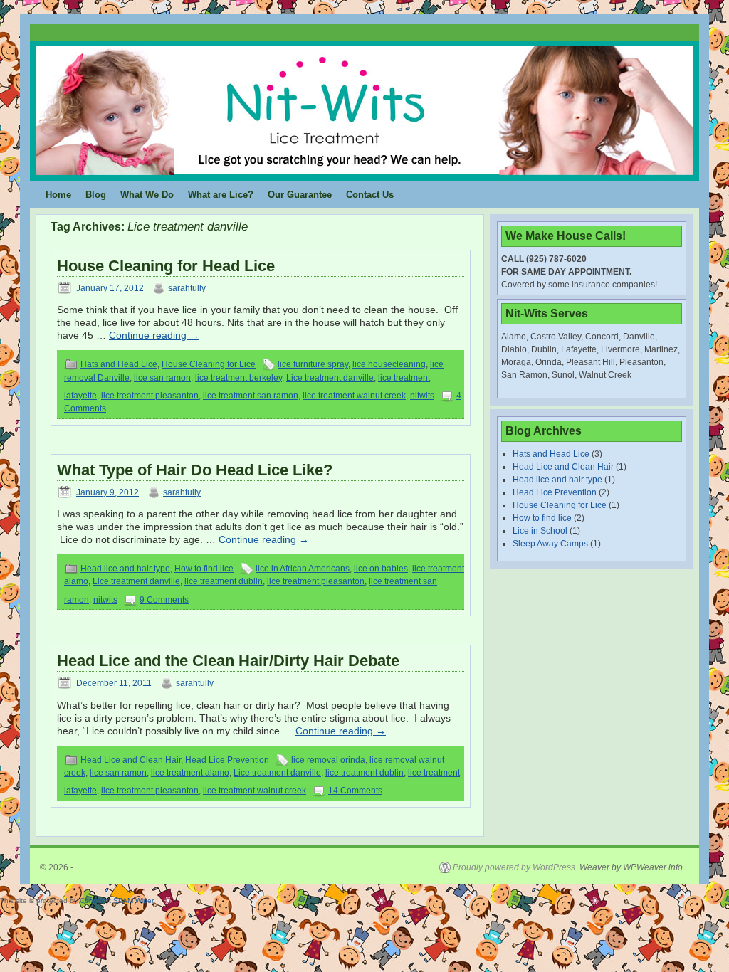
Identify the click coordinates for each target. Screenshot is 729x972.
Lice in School (540, 531)
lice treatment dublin (223, 581)
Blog (95, 194)
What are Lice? (220, 194)
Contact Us (370, 194)
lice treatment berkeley (238, 378)
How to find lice (204, 569)
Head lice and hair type (125, 569)
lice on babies (381, 569)
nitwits (422, 396)
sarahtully (187, 288)
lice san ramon (162, 378)
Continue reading (154, 335)
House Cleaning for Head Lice (166, 266)
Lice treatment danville (330, 378)
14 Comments (355, 791)
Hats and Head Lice (118, 364)
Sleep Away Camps (550, 544)
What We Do (147, 194)
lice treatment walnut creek (354, 396)
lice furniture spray (313, 364)
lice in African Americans (303, 569)
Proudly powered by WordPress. (515, 867)
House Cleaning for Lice (209, 364)
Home (58, 194)
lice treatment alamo (190, 773)
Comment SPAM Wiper (116, 900)
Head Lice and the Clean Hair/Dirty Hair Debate (228, 661)
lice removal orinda (328, 760)
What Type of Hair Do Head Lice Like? (194, 470)
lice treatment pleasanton (150, 396)
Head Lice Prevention (227, 760)
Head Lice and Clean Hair (130, 760)
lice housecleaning (389, 364)
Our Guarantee (300, 194)
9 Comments (164, 600)
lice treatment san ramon (250, 396)
